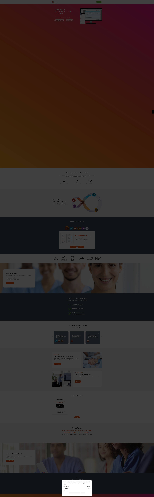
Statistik (66, 490)
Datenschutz (81, 483)
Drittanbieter (67, 488)
